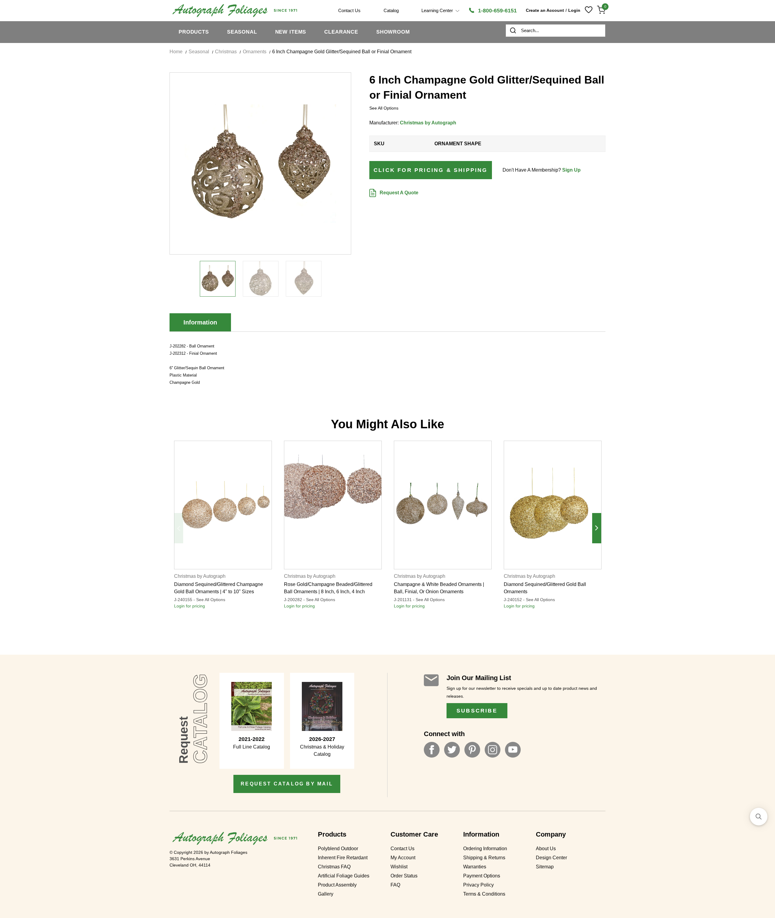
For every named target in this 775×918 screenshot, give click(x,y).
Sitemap (545, 866)
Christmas (226, 51)
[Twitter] (452, 750)
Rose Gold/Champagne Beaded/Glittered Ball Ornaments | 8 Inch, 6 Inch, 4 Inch (328, 588)
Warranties (474, 866)
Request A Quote (398, 192)
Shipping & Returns (484, 857)
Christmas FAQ (334, 866)
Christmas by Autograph (428, 122)
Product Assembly (337, 884)
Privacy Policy (478, 884)
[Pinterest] (472, 750)
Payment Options (481, 875)
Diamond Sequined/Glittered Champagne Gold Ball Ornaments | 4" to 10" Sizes (218, 588)
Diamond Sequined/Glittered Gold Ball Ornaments (545, 588)
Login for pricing (189, 606)
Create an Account (545, 10)
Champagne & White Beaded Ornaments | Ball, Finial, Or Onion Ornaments (439, 588)
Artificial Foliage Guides (343, 875)
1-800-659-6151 (497, 11)
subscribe (477, 711)
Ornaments (254, 51)
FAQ (395, 884)
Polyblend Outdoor (338, 848)
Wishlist (399, 866)
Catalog (391, 10)
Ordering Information (485, 848)
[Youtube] (513, 750)
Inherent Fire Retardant (343, 857)
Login (574, 10)
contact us (349, 10)
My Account (403, 857)
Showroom (393, 32)
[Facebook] (432, 750)
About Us (546, 848)
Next (596, 528)
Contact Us (402, 848)
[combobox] (555, 30)
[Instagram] (492, 750)
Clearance (341, 32)
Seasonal (242, 32)
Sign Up (571, 170)
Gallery (325, 894)
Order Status (404, 875)
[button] (758, 816)
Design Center (551, 857)
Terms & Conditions (484, 894)
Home (176, 51)
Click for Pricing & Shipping (431, 170)
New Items (290, 32)
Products (194, 32)
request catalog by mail (287, 783)
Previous (178, 528)
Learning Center (437, 10)
